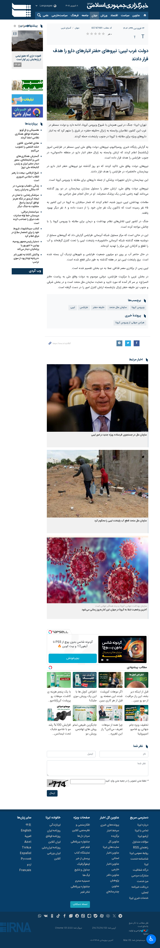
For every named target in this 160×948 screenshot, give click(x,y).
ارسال (52, 793)
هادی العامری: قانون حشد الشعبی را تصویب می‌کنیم (27, 147)
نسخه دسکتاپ (80, 904)
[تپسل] (50, 632)
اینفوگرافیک (83, 864)
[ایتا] (83, 916)
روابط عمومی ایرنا (139, 853)
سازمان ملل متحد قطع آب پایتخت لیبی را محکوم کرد (120, 521)
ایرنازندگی (54, 825)
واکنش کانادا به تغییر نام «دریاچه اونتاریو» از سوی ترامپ (26, 258)
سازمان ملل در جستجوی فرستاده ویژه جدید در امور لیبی (119, 435)
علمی (45, 15)
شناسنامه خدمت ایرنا (139, 862)
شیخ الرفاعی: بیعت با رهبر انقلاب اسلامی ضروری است (25, 176)
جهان (94, 15)
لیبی (72, 307)
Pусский (26, 859)
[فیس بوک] (64, 916)
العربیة (28, 836)
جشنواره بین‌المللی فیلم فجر (80, 844)
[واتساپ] (39, 916)
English (26, 830)
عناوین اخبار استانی (112, 856)
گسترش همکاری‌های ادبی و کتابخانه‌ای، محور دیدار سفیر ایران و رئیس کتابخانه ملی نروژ (26, 162)
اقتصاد (114, 15)
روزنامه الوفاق (53, 836)
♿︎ (151, 938)
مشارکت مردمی (139, 875)
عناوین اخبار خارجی (112, 867)
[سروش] (77, 916)
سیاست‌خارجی (60, 15)
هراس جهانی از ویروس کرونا (130, 323)
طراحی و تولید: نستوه (138, 932)
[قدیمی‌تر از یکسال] (97, 398)
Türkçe (26, 847)
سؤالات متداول (140, 842)
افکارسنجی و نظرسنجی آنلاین (81, 828)
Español (25, 853)
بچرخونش (72, 658)
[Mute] (107, 660)
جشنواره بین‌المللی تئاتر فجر (80, 889)
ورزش (103, 15)
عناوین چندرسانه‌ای (112, 889)
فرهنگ (75, 15)
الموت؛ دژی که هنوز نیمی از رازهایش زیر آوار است (28, 58)
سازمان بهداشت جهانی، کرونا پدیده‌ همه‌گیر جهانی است (121, 606)
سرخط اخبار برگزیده (113, 833)
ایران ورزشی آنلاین (53, 856)
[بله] (95, 916)
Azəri (27, 842)
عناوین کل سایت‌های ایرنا (111, 844)
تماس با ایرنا (141, 830)
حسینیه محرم (82, 881)
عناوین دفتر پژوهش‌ (113, 878)
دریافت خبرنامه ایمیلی (140, 890)
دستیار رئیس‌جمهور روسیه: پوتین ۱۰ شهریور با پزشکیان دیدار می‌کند (25, 245)
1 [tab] (28, 26)
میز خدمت (142, 881)
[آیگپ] (89, 916)
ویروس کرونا (138, 307)
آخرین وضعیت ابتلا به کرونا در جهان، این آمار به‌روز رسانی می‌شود (114, 610)
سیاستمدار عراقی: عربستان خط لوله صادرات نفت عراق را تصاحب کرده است (26, 217)
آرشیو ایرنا (143, 836)
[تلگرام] (120, 916)
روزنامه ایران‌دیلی (51, 847)
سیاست (125, 15)
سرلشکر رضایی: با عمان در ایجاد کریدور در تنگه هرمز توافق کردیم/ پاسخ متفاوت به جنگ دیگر (25, 201)
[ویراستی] (70, 916)
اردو (29, 864)
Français (25, 870)
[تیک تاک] (58, 916)
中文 (28, 825)
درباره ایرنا (142, 825)
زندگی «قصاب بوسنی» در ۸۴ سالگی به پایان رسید (26, 188)
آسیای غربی (66, 28)
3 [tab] (19, 26)
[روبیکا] (108, 916)
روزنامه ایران (53, 830)
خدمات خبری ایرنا (138, 898)
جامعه (85, 15)
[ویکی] (45, 916)
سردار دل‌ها (83, 836)
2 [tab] (23, 26)
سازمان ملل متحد (118, 307)
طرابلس (84, 307)
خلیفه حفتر (98, 307)
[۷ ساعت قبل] (27, 40)
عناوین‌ (136, 15)
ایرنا (117, 6)
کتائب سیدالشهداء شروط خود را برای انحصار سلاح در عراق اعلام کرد (25, 232)
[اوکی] (52, 916)
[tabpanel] (27, 49)
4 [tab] (15, 26)
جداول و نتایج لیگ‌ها (82, 873)
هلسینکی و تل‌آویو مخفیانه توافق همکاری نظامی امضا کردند (27, 134)
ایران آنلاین (54, 842)
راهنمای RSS (140, 847)
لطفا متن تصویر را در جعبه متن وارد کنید (126, 781)
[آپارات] (101, 916)
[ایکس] (114, 916)
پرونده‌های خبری (109, 825)
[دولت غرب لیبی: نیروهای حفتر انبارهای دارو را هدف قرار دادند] (97, 93)
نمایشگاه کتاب (82, 853)
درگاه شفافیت (140, 870)
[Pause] (102, 660)
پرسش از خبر (83, 858)
